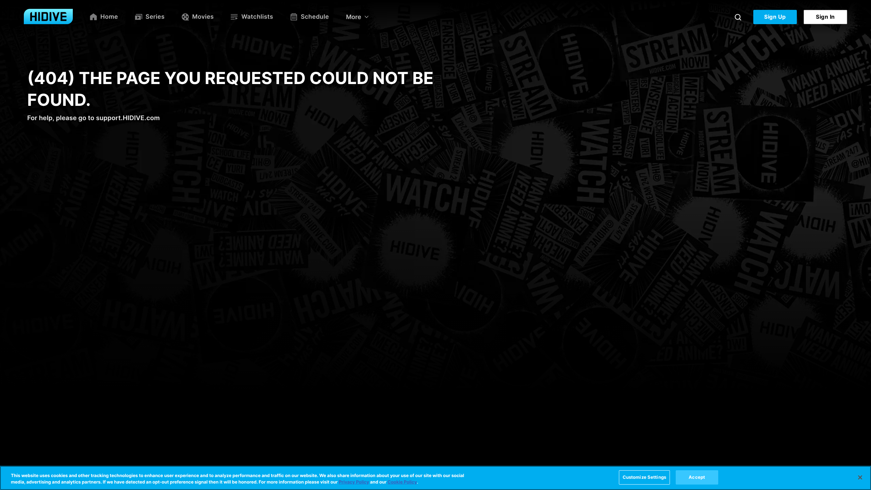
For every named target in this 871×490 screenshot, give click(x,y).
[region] (435, 478)
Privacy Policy (354, 482)
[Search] (737, 17)
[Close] (860, 477)
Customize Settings (644, 477)
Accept (697, 477)
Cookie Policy (402, 482)
